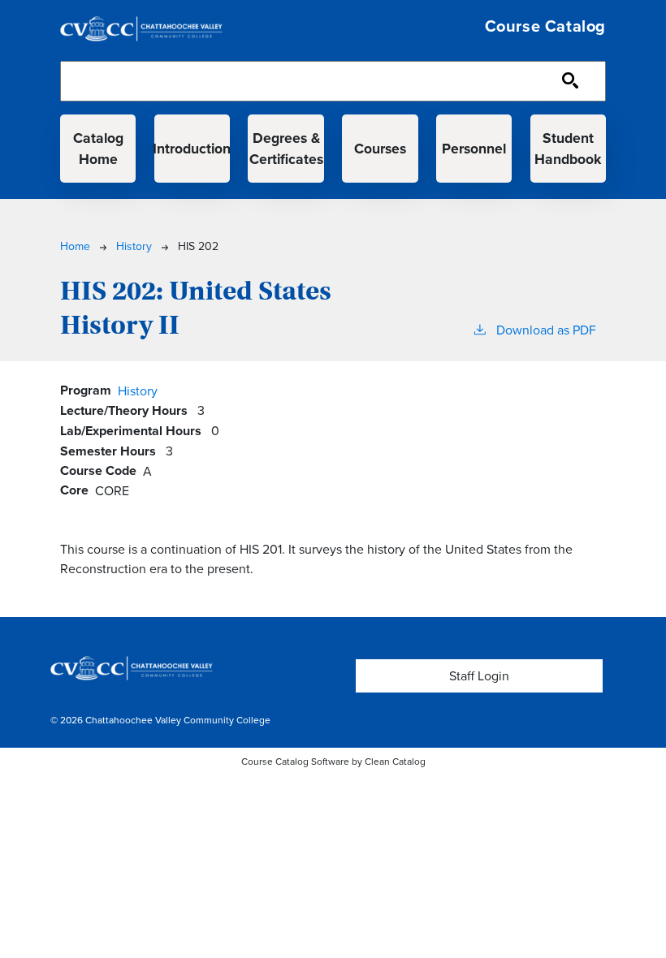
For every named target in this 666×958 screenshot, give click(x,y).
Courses (380, 148)
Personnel (474, 148)
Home (75, 246)
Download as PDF (546, 330)
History (134, 246)
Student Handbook (567, 148)
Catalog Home (98, 148)
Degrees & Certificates (286, 148)
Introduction (192, 148)
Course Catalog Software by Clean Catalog (333, 761)
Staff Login (479, 675)
